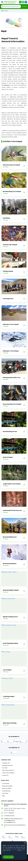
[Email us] (26, 2)
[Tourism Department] (4, 742)
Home (2, 10)
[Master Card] (10, 837)
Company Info (6, 763)
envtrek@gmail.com (9, 820)
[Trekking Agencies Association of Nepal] (10, 742)
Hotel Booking (6, 791)
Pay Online (5, 793)
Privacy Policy (13, 850)
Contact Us (5, 775)
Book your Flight (6, 788)
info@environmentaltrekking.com (13, 818)
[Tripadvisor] (14, 753)
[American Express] (13, 841)
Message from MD (7, 765)
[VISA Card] (4, 837)
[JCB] (16, 837)
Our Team (4, 768)
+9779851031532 (9, 815)
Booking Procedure (7, 786)
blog (3, 796)
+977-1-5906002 (9, 813)
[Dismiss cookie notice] (25, 843)
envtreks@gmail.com (10, 822)
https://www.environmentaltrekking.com (15, 825)
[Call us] (20, 2)
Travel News (5, 783)
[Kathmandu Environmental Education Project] (22, 742)
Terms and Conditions (8, 773)
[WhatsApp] (23, 2)
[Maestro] (23, 837)
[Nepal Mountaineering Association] (16, 742)
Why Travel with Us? (8, 770)
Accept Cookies (8, 857)
